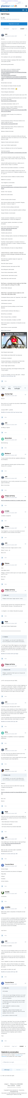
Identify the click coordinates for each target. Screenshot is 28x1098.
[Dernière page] (26, 29)
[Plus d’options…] (25, 35)
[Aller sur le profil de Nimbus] (2, 527)
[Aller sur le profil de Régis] (2, 622)
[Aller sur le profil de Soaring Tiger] (2, 394)
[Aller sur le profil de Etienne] (2, 564)
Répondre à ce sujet (14, 23)
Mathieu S (8, 453)
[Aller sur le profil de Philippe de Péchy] (2, 496)
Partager (7, 1069)
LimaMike (7, 907)
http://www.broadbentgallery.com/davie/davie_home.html (14, 152)
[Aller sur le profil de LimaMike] (2, 908)
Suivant (22, 28)
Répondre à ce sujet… (9, 1062)
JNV (4, 17)
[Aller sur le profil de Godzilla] (2, 892)
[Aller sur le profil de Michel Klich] (2, 439)
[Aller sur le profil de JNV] (2, 35)
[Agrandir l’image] (16, 88)
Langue (6, 1084)
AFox (6, 732)
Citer (6, 381)
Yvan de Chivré (9, 864)
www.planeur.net (15, 19)
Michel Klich (8, 438)
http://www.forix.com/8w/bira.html (8, 100)
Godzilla (7, 892)
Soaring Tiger (9, 394)
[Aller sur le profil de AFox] (2, 733)
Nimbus (7, 526)
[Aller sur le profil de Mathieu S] (2, 454)
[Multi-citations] (2, 381)
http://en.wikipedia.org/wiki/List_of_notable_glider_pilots (13, 500)
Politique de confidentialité (16, 1084)
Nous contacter (11, 1085)
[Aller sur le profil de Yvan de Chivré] (2, 865)
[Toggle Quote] (3, 595)
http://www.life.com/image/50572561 (9, 123)
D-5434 (7, 511)
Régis (6, 621)
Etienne (7, 563)
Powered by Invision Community (14, 1087)
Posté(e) (11, 36)
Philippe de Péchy (10, 496)
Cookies (18, 1085)
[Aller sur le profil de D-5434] (2, 512)
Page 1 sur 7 (15, 28)
